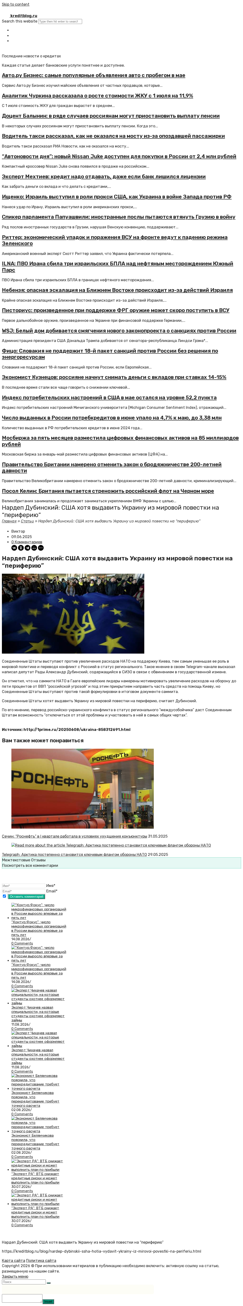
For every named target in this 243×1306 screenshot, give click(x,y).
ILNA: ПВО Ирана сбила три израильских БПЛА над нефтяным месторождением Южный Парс (117, 266)
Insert (48, 1301)
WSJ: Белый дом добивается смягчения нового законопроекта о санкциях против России (119, 331)
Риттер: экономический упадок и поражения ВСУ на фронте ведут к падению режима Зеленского (115, 240)
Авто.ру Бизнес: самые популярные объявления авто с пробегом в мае (93, 75)
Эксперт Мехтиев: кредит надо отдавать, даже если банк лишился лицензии (104, 176)
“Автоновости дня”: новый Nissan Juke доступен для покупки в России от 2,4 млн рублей (119, 156)
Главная (9, 521)
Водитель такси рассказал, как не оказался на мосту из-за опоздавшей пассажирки (113, 136)
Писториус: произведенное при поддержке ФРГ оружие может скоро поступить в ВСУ (115, 310)
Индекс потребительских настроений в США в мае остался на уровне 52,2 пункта (109, 397)
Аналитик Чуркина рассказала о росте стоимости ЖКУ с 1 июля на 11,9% (97, 95)
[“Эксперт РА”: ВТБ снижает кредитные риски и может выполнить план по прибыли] (38, 1170)
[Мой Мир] (34, 548)
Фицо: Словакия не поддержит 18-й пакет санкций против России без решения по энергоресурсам (110, 354)
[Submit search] (49, 1283)
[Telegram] (27, 548)
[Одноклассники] (21, 548)
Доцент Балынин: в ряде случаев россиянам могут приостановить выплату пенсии (111, 116)
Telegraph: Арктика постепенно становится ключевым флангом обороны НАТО (74, 854)
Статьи (27, 521)
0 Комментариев (26, 542)
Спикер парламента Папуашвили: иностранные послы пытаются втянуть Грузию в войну (118, 217)
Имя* (50, 885)
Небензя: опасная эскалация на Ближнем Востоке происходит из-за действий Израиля (117, 290)
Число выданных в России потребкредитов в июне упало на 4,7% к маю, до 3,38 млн (112, 418)
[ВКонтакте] (14, 548)
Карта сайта (13, 1260)
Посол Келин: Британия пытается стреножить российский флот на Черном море (108, 491)
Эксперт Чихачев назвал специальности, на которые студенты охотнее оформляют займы (38, 1013)
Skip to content (15, 4)
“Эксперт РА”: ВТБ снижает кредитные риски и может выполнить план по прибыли (35, 1178)
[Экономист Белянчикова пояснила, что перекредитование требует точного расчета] (38, 1088)
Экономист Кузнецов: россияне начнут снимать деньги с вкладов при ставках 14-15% (114, 377)
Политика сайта (41, 1260)
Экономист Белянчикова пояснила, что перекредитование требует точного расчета (35, 1099)
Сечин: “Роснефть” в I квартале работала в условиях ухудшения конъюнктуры (74, 836)
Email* (51, 891)
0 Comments (22, 943)
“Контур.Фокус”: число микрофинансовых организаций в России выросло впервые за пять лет (38, 928)
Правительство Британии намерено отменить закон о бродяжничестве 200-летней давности (112, 467)
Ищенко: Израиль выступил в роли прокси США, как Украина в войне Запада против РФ (117, 197)
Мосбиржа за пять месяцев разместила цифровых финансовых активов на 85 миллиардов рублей (120, 441)
